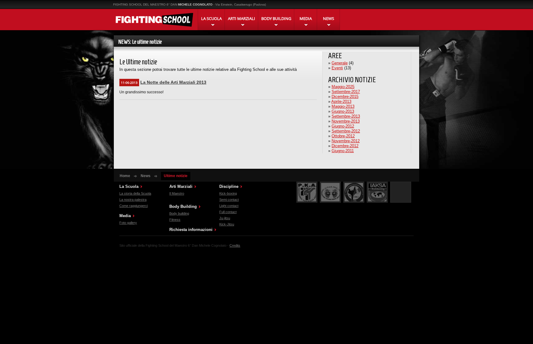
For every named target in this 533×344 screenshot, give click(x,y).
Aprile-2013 (341, 101)
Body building (179, 213)
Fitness (174, 219)
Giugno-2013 (343, 111)
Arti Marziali (180, 186)
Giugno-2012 (343, 126)
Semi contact (229, 199)
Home (125, 176)
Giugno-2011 (343, 150)
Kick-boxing (228, 193)
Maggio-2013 (343, 106)
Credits (234, 245)
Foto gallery (128, 223)
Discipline (228, 186)
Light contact (228, 206)
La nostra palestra (133, 199)
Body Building (183, 206)
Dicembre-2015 (345, 96)
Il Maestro (176, 193)
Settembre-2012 (346, 131)
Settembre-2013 (346, 116)
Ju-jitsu (224, 218)
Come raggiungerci (133, 206)
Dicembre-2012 (345, 146)
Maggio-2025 (343, 86)
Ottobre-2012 (343, 136)
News (146, 176)
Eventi (337, 68)
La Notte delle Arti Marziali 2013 (173, 82)
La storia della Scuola (135, 193)
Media (125, 215)
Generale (340, 63)
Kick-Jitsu (226, 224)
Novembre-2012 (346, 141)
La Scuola (128, 186)
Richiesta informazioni (191, 229)
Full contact (228, 212)
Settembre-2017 (346, 91)
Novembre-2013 (346, 121)
